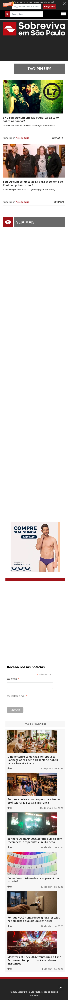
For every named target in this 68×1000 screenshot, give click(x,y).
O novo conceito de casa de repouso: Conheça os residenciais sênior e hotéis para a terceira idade (32, 760)
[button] (34, 5)
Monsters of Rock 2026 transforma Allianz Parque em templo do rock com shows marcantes (34, 960)
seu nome (13, 679)
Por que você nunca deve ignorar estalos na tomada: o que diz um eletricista (33, 919)
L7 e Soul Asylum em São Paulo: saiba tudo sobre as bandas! (31, 119)
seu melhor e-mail (17, 696)
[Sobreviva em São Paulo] (34, 28)
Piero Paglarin (22, 137)
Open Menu (64, 14)
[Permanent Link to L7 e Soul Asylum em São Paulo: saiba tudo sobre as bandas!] (33, 96)
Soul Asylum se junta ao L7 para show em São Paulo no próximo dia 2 (33, 183)
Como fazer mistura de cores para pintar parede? (33, 879)
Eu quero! (49, 6)
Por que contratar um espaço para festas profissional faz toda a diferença (33, 801)
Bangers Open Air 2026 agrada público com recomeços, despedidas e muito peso (34, 840)
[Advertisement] (34, 370)
